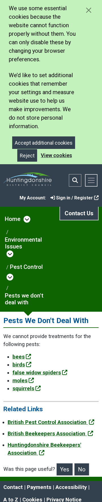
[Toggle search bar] (75, 180)
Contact (13, 487)
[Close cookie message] (88, 10)
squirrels (23, 388)
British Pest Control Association (48, 422)
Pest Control (26, 266)
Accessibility (71, 487)
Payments (39, 487)
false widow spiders (36, 373)
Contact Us (79, 213)
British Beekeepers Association (47, 434)
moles (19, 380)
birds (18, 365)
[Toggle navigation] (91, 180)
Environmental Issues (23, 243)
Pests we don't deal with (24, 299)
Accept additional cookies (44, 143)
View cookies (56, 155)
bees (18, 357)
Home (12, 219)
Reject (27, 156)
